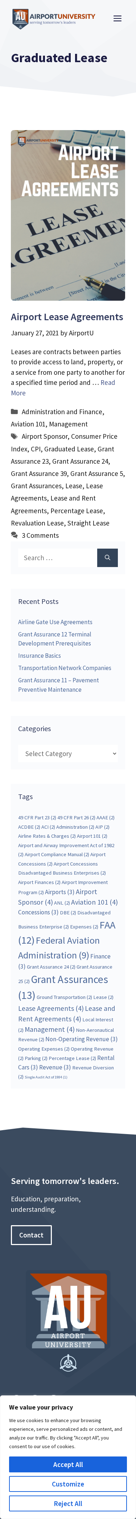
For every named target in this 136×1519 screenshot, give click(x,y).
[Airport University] (56, 17)
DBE (68, 912)
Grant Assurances (36, 485)
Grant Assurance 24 (80, 461)
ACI (48, 827)
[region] (68, 1457)
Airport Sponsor (44, 436)
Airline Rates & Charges (47, 836)
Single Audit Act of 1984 (46, 1077)
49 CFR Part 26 (76, 817)
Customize (68, 1484)
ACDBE (29, 827)
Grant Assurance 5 (96, 473)
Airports (60, 892)
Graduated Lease (69, 449)
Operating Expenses (44, 1049)
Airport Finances (39, 882)
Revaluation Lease (37, 523)
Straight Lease (88, 523)
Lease (73, 485)
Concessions (38, 912)
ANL (62, 903)
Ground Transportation (64, 997)
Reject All (68, 1503)
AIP (102, 827)
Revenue (55, 1067)
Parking (36, 1058)
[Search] (107, 558)
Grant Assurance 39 (39, 473)
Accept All (68, 1464)
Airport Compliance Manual (57, 854)
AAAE (105, 817)
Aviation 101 (28, 424)
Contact (31, 1235)
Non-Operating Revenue (81, 1039)
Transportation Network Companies (64, 668)
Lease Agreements (51, 1008)
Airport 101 (92, 836)
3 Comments (40, 535)
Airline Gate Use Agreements (55, 622)
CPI (36, 449)
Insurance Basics (39, 656)
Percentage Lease (76, 510)
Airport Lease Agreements (67, 316)
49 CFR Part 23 (37, 817)
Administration (75, 827)
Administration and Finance (62, 411)
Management (68, 424)
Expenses (84, 926)
